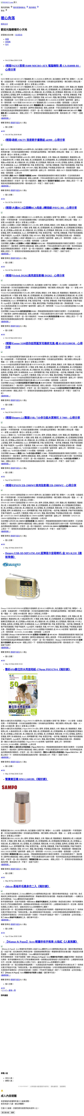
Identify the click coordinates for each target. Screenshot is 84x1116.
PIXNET (25, 1086)
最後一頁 (12, 990)
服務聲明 (63, 1086)
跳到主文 (4, 24)
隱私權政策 (54, 1086)
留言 (18, 123)
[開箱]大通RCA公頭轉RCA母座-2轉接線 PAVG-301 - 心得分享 (41, 207)
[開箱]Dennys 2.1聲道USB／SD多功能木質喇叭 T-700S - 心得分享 (42, 417)
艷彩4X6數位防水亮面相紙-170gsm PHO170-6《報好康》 (38, 669)
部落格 (7, 42)
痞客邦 (13, 123)
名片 (7, 44)
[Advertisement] (40, 52)
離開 (12, 1112)
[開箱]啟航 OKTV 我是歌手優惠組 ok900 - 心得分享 (35, 139)
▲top (3, 131)
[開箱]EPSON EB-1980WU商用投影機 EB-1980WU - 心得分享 (40, 485)
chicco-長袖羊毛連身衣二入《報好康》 (27, 886)
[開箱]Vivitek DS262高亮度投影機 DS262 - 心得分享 (35, 275)
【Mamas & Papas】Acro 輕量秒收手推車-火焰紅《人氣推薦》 (41, 941)
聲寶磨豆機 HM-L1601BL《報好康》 (26, 779)
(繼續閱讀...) (5, 118)
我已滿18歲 (5, 1112)
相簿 (7, 39)
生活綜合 (18, 35)
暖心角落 (8, 18)
